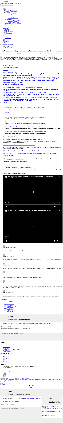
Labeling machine (8, 19)
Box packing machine (9, 25)
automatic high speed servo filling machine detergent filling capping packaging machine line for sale (25, 123)
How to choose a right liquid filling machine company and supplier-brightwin (22, 139)
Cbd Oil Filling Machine (8, 312)
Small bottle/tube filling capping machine (13, 23)
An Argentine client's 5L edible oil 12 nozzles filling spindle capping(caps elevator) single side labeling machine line (31, 94)
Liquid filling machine (12, 13)
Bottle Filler (2, 379)
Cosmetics (7, 30)
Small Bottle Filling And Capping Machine (27, 379)
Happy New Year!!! (8, 155)
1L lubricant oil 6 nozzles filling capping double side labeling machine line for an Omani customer (31, 89)
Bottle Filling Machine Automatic (12, 379)
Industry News (8, 38)
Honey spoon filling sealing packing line (13, 24)
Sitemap (27, 378)
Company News (8, 36)
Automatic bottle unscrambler (11, 11)
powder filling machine (12, 14)
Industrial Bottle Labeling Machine (10, 301)
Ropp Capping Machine (8, 309)
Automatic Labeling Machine (10, 54)
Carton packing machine (10, 26)
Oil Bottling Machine (8, 308)
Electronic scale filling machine (13, 84)
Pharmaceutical (8, 34)
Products (4, 9)
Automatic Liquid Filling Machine (7, 380)
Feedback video (6, 41)
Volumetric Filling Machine (21, 54)
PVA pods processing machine (11, 10)
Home (4, 8)
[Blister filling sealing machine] (7, 112)
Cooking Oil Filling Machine (44, 54)
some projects (5, 28)
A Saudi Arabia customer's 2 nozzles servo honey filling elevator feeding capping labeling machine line (25, 133)
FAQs (4, 39)
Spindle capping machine (13, 18)
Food (6, 32)
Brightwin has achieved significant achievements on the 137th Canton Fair (21, 151)
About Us (5, 40)
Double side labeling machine (13, 21)
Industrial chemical (9, 33)
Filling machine (8, 12)
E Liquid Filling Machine (56, 379)
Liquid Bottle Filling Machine (9, 307)
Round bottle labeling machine (14, 20)
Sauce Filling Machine (8, 302)
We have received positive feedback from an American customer (19, 145)
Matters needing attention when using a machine (15, 161)
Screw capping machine (12, 17)
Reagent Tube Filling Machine (10, 311)
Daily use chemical (9, 31)
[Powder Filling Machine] (8, 65)
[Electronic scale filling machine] (13, 82)
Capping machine (8, 15)
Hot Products (22, 378)
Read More (5, 70)
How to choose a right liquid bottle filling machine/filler (17, 167)
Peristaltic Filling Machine (9, 304)
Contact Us (5, 42)
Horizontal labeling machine (13, 22)
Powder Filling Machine (10, 67)
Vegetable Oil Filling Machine (10, 310)
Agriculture (7, 29)
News (4, 35)
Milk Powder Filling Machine (33, 54)
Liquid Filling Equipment (9, 305)
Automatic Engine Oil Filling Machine (43, 379)
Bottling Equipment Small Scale (10, 306)
